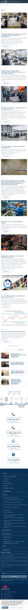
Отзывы (5, 486)
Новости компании (9, 476)
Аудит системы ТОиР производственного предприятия (14, 521)
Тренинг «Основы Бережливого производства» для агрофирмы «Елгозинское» (18, 355)
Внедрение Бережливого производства (13, 517)
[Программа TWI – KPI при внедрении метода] (14, 208)
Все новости (7, 530)
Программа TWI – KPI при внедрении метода (12, 222)
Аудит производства (9, 512)
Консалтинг (7, 510)
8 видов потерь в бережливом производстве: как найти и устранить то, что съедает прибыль (13, 72)
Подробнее (6, 46)
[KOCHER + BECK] (6, 399)
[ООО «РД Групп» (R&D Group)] (1, 399)
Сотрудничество (8, 488)
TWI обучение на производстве (11, 507)
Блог (4, 546)
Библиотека (7, 537)
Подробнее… (21, 607)
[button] (8, 393)
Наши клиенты (8, 483)
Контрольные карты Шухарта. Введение (13, 331)
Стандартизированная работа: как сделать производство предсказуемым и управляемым (13, 35)
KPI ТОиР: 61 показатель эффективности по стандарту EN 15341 (14, 108)
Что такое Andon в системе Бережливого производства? (13, 147)
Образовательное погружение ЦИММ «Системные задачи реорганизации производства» (16, 381)
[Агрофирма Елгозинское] (26, 399)
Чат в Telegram (13, 460)
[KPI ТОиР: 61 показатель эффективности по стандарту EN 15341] (14, 94)
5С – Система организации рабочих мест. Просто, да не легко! (13, 296)
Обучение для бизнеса (10, 498)
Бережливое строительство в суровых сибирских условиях (12, 256)
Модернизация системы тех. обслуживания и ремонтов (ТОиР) (15, 524)
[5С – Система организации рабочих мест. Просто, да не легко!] (14, 282)
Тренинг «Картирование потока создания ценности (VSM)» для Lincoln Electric (18, 363)
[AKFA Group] (11, 399)
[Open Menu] (2, 2)
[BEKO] (16, 399)
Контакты (6, 549)
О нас (5, 473)
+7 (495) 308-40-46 (13, 433)
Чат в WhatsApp (13, 446)
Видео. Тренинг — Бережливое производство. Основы (13, 542)
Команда (6, 481)
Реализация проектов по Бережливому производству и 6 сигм (13, 515)
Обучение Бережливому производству (13, 499)
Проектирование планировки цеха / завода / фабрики (15, 527)
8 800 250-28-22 (13, 419)
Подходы (6, 479)
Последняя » (20, 349)
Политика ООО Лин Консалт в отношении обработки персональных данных (14, 580)
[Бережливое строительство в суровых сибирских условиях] (14, 242)
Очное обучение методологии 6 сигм (13, 502)
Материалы (7, 534)
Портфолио (7, 491)
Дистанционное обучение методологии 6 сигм (15, 504)
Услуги (5, 495)
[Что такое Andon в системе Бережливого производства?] (14, 133)
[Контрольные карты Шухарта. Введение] (14, 318)
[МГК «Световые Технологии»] (21, 399)
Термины (6, 539)
